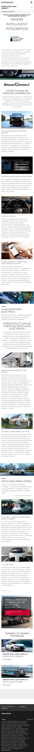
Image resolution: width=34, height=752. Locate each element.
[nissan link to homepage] (7, 2)
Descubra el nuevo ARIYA (14, 612)
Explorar (6, 659)
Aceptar (29, 719)
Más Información (6, 749)
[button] (31, 2)
